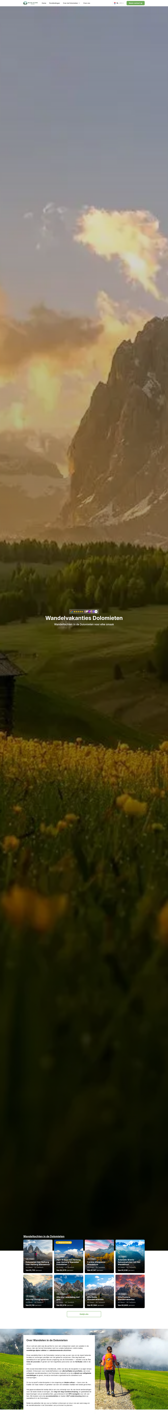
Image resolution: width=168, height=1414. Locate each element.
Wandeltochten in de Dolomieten (43, 1236)
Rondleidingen (54, 3)
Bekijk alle (84, 1314)
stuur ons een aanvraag (78, 1403)
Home (44, 3)
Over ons (86, 3)
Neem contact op (135, 3)
